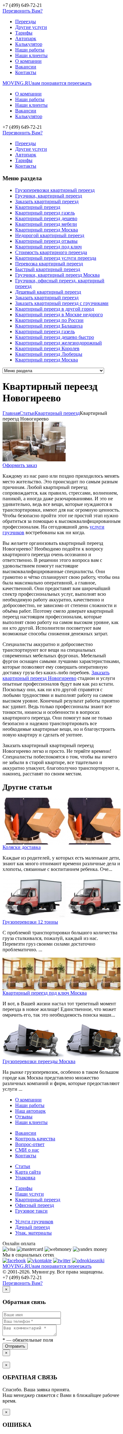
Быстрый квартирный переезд (47, 269)
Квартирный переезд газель (45, 212)
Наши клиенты (31, 55)
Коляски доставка (22, 847)
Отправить (15, 1346)
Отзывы (23, 1116)
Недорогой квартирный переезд (49, 235)
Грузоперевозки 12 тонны (30, 922)
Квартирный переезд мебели (46, 224)
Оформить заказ (20, 465)
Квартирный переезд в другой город (54, 309)
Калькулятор (28, 44)
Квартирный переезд (37, 207)
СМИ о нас (27, 1150)
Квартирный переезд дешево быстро (54, 337)
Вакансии (25, 66)
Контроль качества (35, 1138)
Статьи (22, 1166)
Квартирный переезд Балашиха (49, 326)
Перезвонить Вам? (23, 11)
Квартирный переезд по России (49, 320)
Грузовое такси (31, 1211)
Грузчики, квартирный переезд (48, 195)
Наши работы (29, 49)
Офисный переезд (34, 1205)
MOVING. (47, 83)
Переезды (25, 21)
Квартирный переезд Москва (46, 229)
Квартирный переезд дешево (46, 218)
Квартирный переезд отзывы (46, 241)
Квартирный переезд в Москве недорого (59, 314)
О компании (28, 61)
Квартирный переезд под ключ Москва (45, 993)
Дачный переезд (32, 1227)
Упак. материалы (33, 1233)
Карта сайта (28, 1172)
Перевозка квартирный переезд (49, 263)
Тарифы (23, 32)
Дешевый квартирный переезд (48, 292)
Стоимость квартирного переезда (51, 252)
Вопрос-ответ (29, 1144)
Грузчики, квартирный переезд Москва (57, 275)
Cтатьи (27, 413)
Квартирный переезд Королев (47, 348)
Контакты (25, 72)
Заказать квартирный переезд (47, 201)
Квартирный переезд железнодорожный (58, 342)
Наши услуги (29, 1194)
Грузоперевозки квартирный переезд (55, 190)
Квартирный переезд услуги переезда (55, 258)
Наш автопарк (30, 1111)
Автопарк (25, 38)
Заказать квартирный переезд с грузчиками (61, 303)
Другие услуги (31, 27)
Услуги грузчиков (34, 1221)
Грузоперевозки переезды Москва (39, 1061)
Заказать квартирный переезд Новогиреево (56, 675)
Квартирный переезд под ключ (48, 246)
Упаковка (25, 1177)
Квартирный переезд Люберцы (48, 354)
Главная (11, 413)
